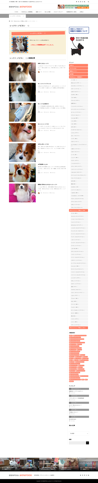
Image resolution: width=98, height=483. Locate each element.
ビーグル (72, 361)
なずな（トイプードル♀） (76, 204)
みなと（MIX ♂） (74, 301)
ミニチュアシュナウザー (75, 372)
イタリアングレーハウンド (75, 337)
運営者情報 (36, 475)
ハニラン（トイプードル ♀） (76, 254)
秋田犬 (72, 381)
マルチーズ (73, 370)
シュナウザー (73, 349)
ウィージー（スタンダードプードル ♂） (78, 233)
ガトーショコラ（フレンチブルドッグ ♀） (78, 175)
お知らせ (72, 65)
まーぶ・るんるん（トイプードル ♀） (78, 310)
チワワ (72, 358)
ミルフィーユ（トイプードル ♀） (77, 169)
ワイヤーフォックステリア (75, 379)
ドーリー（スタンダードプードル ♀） (78, 257)
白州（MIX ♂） (74, 181)
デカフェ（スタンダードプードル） (77, 198)
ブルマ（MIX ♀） (74, 97)
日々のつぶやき (73, 68)
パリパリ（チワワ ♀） (75, 318)
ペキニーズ (82, 365)
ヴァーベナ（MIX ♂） (75, 304)
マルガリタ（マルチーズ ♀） (76, 289)
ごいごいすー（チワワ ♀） (76, 277)
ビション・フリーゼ (84, 360)
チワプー (85, 356)
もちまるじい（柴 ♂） (75, 186)
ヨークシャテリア (84, 376)
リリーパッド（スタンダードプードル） (78, 274)
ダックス (72, 356)
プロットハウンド (74, 365)
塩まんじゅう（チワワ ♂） (76, 82)
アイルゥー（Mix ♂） (75, 298)
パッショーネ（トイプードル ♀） (77, 106)
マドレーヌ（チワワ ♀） (75, 100)
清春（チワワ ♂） (74, 286)
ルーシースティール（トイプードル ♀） (78, 109)
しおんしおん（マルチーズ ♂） (76, 172)
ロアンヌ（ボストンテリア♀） (76, 201)
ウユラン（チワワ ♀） (75, 160)
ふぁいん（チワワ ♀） (75, 295)
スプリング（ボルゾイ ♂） (76, 115)
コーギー (79, 344)
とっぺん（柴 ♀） (74, 154)
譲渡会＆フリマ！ (73, 71)
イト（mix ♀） (74, 79)
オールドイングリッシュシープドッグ (77, 342)
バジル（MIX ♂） (74, 121)
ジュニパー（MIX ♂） (75, 157)
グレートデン (73, 344)
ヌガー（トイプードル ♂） (76, 88)
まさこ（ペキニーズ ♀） (75, 135)
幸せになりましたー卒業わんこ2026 (77, 210)
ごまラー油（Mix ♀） (75, 248)
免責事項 (52, 475)
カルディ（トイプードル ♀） (76, 283)
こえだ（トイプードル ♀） (76, 239)
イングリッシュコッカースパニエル (77, 339)
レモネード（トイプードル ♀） (76, 260)
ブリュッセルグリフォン (75, 363)
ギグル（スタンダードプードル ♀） (77, 251)
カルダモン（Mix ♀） (75, 94)
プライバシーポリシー (44, 475)
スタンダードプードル (75, 354)
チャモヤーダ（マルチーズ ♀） (76, 129)
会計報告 (72, 74)
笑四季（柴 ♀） (74, 103)
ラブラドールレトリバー (75, 377)
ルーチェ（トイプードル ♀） (76, 245)
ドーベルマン (85, 358)
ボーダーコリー (73, 369)
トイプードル (78, 358)
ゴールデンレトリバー (75, 346)
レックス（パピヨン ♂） (17, 16)
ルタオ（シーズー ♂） (75, 141)
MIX (71, 335)
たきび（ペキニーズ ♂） (75, 151)
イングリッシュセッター (75, 340)
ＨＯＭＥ (16, 11)
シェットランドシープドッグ (76, 347)
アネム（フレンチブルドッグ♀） (77, 207)
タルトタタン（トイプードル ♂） (77, 85)
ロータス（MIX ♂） (74, 213)
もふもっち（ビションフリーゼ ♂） (77, 216)
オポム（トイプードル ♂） (76, 280)
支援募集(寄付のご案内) (71, 11)
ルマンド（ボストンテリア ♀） (76, 166)
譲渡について (38, 11)
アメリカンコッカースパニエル (80, 335)
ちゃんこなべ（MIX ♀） (75, 266)
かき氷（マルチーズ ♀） (76, 91)
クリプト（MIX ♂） (74, 138)
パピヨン (76, 360)
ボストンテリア (73, 367)
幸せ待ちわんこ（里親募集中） (76, 77)
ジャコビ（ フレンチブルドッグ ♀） (77, 219)
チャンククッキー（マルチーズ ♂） (77, 230)
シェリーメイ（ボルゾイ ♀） (76, 189)
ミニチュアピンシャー (75, 376)
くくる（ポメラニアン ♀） (76, 163)
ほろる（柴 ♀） (74, 126)
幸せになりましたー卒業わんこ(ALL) (77, 327)
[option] (10, 464)
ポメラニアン (81, 369)
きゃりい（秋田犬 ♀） (75, 313)
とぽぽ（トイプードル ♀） (76, 148)
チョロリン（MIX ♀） (75, 307)
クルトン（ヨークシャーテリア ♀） (78, 292)
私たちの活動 (47, 11)
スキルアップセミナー (58, 11)
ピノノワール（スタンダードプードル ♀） (78, 263)
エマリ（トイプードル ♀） (76, 324)
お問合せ (81, 11)
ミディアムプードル (81, 370)
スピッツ (83, 354)
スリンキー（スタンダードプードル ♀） (78, 242)
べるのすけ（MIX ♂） (75, 192)
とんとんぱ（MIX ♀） (75, 118)
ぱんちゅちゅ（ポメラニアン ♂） (77, 225)
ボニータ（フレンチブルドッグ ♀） (77, 269)
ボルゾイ (80, 367)
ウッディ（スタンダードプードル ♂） (78, 236)
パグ (71, 360)
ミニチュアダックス (74, 374)
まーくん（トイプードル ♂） (76, 112)
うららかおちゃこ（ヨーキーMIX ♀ (77, 195)
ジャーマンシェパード (75, 353)
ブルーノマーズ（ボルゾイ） (76, 178)
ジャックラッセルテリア (75, 351)
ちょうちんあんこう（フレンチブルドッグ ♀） (78, 145)
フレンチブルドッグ (80, 361)
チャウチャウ (79, 356)
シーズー (79, 349)
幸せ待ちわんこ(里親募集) (27, 11)
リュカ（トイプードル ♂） (76, 222)
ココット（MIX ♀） (74, 321)
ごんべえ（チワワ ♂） (75, 132)
